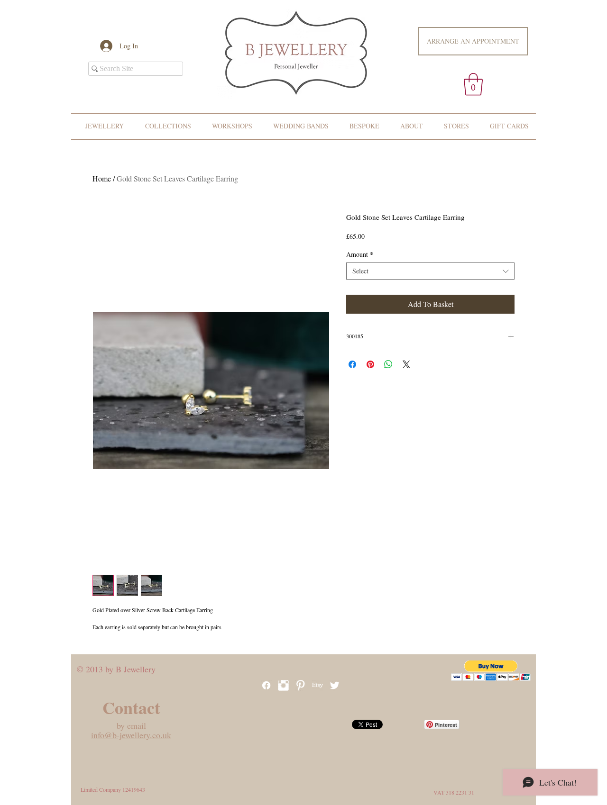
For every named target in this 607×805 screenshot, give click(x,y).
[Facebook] (266, 685)
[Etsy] (317, 685)
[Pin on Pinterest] (370, 364)
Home (101, 178)
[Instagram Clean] (283, 685)
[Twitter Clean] (334, 685)
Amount (359, 254)
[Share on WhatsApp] (388, 364)
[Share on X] (406, 364)
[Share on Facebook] (352, 364)
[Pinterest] (300, 685)
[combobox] (430, 271)
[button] (473, 84)
